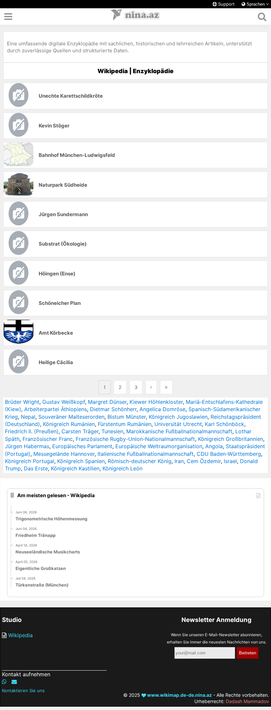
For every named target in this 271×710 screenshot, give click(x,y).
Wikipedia (20, 635)
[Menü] (8, 16)
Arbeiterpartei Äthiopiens (55, 409)
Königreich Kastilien (75, 468)
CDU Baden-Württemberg (229, 453)
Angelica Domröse (162, 409)
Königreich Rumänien (69, 424)
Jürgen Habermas (27, 446)
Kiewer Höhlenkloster (156, 402)
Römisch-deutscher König (140, 461)
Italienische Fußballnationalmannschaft (145, 453)
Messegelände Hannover (64, 453)
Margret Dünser (107, 402)
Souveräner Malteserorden (71, 416)
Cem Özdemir (204, 461)
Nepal (28, 416)
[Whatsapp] (4, 681)
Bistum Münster (126, 416)
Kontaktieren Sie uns (23, 690)
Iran (179, 461)
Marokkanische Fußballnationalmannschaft (179, 431)
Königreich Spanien (81, 461)
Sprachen (255, 4)
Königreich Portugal (29, 461)
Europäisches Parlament (82, 446)
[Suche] (261, 16)
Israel (230, 461)
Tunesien (112, 431)
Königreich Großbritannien (230, 439)
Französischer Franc (47, 439)
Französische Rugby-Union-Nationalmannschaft (135, 439)
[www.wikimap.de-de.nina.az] (135, 16)
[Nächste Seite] (151, 387)
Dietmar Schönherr (113, 409)
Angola (214, 446)
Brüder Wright (22, 402)
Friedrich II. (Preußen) (31, 431)
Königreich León (122, 468)
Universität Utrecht (178, 424)
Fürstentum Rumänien (124, 424)
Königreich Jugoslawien (178, 416)
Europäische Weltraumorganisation (158, 446)
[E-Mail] (14, 681)
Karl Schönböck (224, 424)
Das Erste (36, 468)
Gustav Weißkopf (63, 402)
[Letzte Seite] (166, 387)
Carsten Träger (79, 431)
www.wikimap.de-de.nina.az (179, 695)
